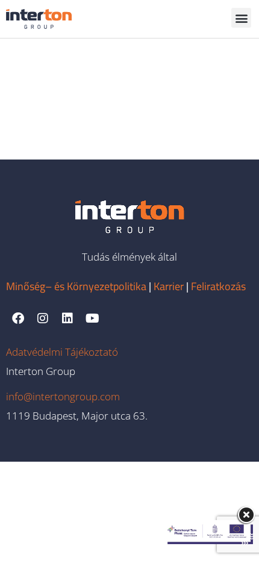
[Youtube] (92, 318)
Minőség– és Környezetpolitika (76, 286)
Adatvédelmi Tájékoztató (62, 352)
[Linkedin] (67, 318)
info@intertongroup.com (63, 396)
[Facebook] (18, 318)
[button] (241, 18)
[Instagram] (43, 318)
